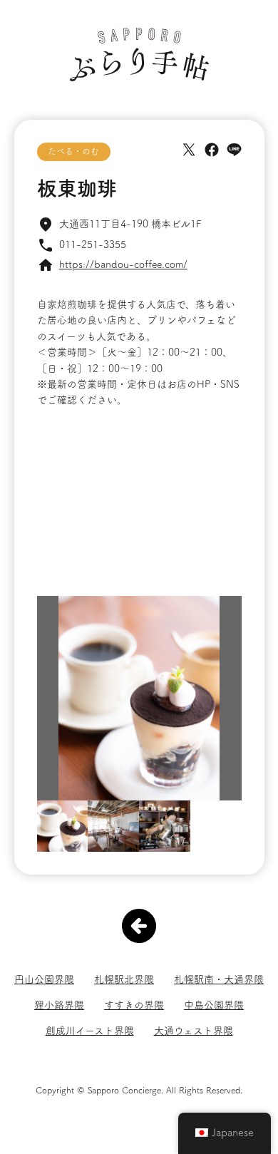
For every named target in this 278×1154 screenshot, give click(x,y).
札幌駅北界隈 (124, 979)
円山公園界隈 (44, 979)
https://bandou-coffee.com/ (123, 264)
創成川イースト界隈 (90, 1031)
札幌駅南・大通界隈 (219, 979)
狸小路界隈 (59, 1005)
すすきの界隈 (134, 1005)
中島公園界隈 (214, 1005)
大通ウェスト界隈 (193, 1031)
